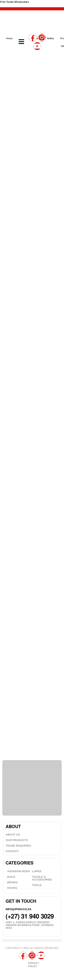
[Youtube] (37, 46)
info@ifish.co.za (18, 909)
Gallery (50, 38)
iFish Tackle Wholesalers (14, 2)
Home (9, 38)
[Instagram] (42, 37)
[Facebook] (33, 37)
